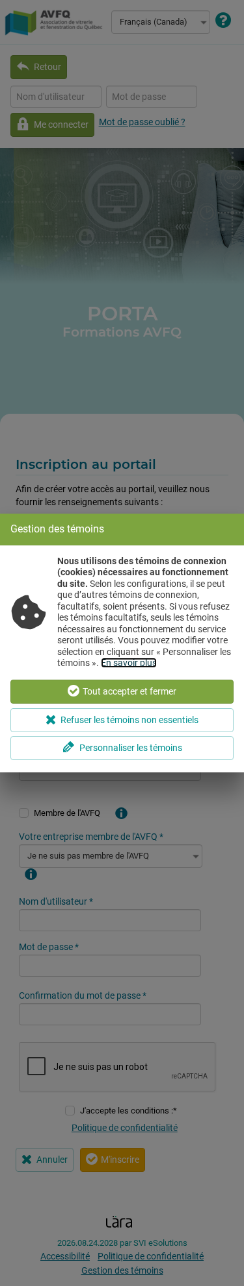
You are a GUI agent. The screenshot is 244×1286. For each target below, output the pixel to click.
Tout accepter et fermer (129, 691)
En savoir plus (129, 663)
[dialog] (122, 643)
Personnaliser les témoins (130, 748)
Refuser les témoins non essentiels (129, 720)
